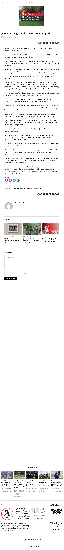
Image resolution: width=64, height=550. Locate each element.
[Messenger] (41, 43)
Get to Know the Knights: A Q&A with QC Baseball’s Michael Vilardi (57, 483)
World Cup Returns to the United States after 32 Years (5, 483)
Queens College (36, 189)
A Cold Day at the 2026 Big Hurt (44, 481)
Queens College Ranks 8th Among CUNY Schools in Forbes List (31, 240)
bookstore (15, 189)
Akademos (7, 189)
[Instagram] (58, 510)
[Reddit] (55, 43)
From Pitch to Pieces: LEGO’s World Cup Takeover (30, 483)
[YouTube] (60, 510)
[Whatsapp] (53, 43)
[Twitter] (44, 43)
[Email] (58, 43)
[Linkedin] (50, 43)
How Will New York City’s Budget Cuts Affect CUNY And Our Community (50, 239)
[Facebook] (39, 43)
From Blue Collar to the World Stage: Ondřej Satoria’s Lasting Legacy (19, 484)
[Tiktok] (54, 512)
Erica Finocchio (10, 37)
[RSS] (56, 512)
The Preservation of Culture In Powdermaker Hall (12, 240)
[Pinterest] (47, 43)
